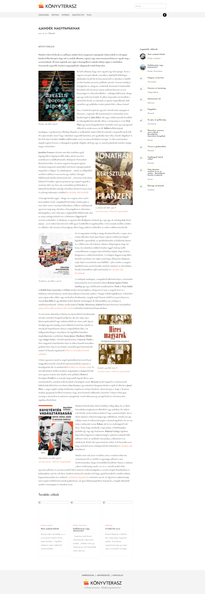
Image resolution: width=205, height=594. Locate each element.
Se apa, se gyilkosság (157, 120)
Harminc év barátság (157, 88)
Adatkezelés (103, 575)
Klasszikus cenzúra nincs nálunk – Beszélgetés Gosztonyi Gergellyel (156, 133)
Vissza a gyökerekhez (157, 147)
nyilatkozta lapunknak (78, 477)
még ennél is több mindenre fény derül (55, 308)
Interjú (65, 15)
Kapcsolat (118, 575)
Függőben (152, 109)
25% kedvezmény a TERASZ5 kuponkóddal (112, 211)
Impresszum (88, 575)
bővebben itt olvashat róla (78, 367)
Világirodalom (153, 92)
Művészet (151, 103)
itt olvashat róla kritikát (77, 192)
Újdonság (43, 15)
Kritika (55, 15)
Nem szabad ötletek (50, 529)
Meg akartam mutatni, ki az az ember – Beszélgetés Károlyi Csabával (156, 172)
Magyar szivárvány (156, 78)
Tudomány (108, 525)
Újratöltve (78, 15)
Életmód (52, 33)
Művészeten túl (154, 99)
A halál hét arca (112, 529)
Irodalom (50, 525)
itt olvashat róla (126, 445)
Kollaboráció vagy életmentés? (81, 530)
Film (89, 15)
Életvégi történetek (156, 186)
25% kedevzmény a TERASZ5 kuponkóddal (54, 462)
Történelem (82, 525)
